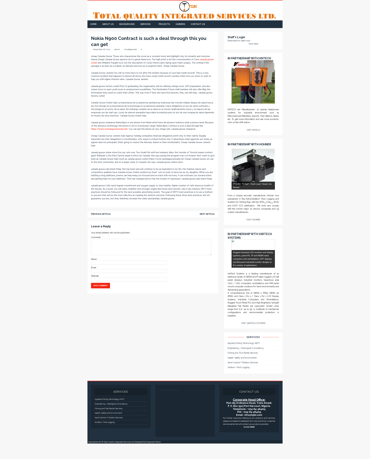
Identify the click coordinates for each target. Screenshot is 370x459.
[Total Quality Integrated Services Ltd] (185, 18)
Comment (95, 237)
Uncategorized (130, 49)
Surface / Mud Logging (239, 383)
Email (94, 267)
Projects (164, 24)
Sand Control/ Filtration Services (243, 378)
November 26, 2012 (101, 49)
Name (94, 259)
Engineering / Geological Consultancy (246, 363)
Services (145, 24)
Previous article (101, 214)
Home (93, 24)
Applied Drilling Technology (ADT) (244, 358)
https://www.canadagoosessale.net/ (109, 129)
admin (117, 49)
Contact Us (198, 24)
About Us (108, 24)
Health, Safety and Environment (242, 373)
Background (127, 24)
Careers (180, 24)
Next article (207, 214)
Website (95, 276)
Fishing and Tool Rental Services (243, 368)
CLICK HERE (249, 442)
